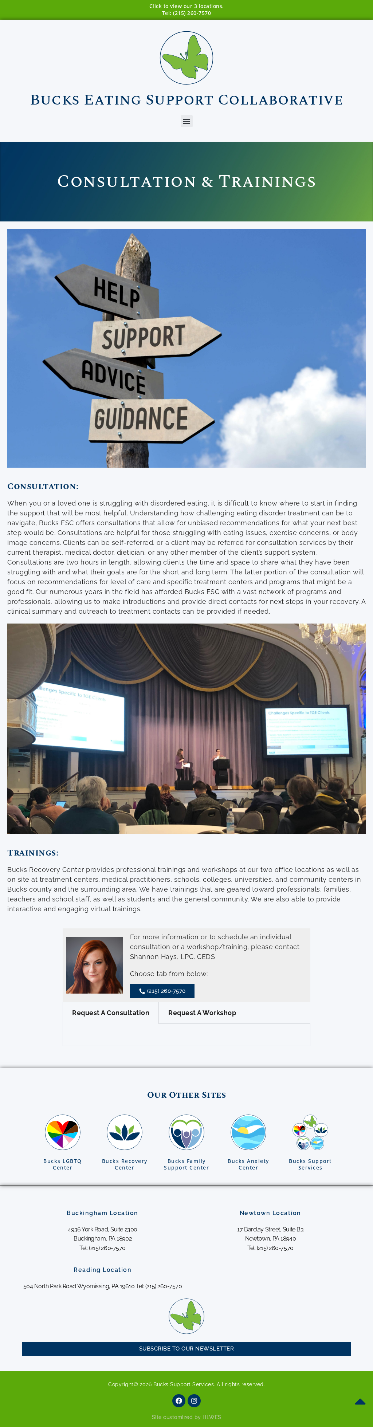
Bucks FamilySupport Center (186, 1164)
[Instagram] (194, 1400)
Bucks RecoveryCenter (125, 1164)
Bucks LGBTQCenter (62, 1164)
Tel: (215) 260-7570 (186, 12)
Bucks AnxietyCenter (248, 1164)
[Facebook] (178, 1400)
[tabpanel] (186, 1035)
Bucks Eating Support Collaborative (186, 100)
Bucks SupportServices (310, 1164)
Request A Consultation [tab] (110, 1013)
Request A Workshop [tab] (202, 1013)
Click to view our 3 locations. (186, 6)
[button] (187, 121)
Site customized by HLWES (186, 1417)
